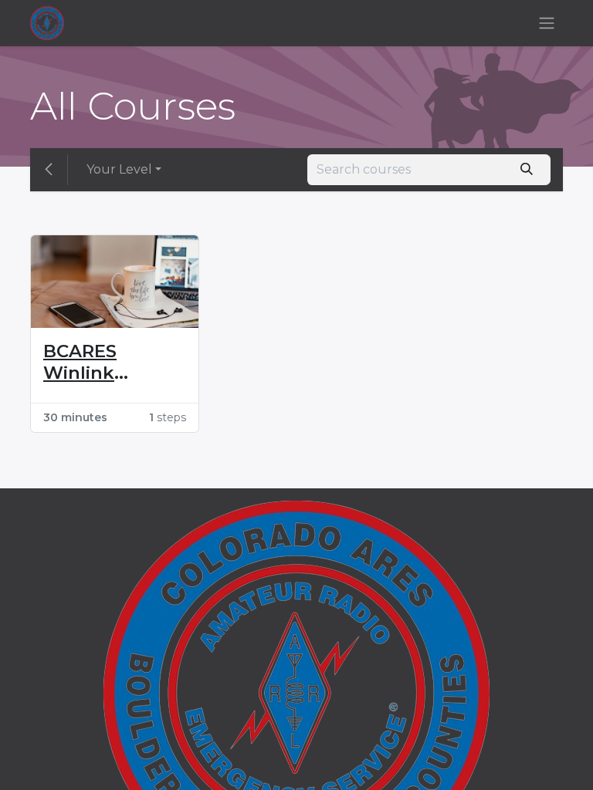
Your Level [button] (119, 169)
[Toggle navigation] (546, 23)
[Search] (527, 169)
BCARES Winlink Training (81, 362)
